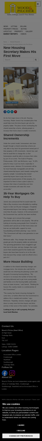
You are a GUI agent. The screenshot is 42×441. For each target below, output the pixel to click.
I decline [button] (21, 431)
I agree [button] (21, 425)
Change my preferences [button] (21, 436)
